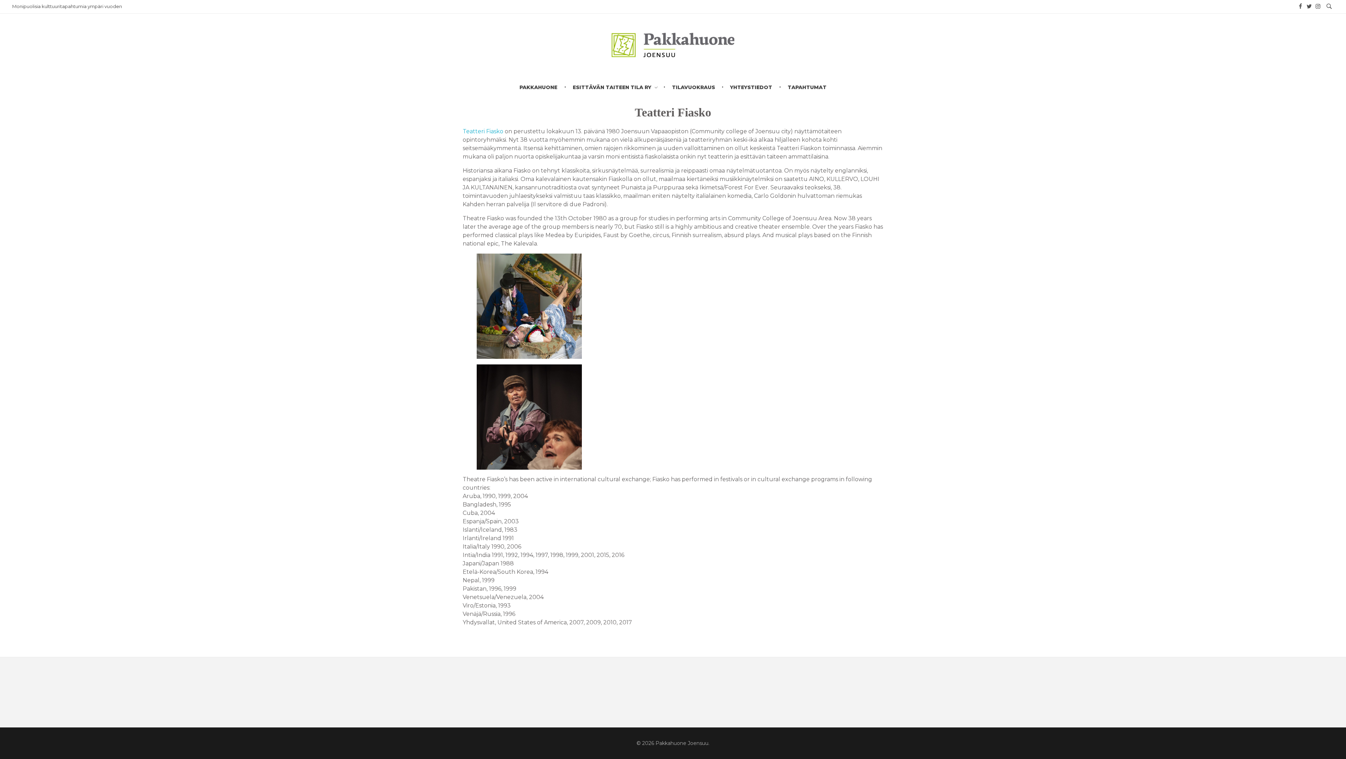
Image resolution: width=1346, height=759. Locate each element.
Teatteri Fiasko (483, 131)
